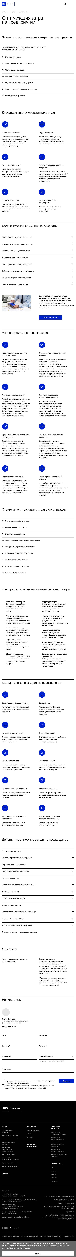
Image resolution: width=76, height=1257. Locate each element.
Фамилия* (43, 1036)
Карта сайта (70, 1212)
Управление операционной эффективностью (8, 1149)
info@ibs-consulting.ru (23, 1217)
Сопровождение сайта (47, 1236)
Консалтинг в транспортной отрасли (58, 1133)
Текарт (59, 1236)
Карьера (54, 1174)
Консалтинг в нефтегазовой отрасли (58, 1150)
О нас (53, 1167)
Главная (4, 12)
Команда (54, 1171)
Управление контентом (10, 1163)
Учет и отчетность (8, 1154)
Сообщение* (7, 1069)
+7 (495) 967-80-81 (11, 1214)
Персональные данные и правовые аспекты (59, 1196)
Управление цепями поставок (8, 1143)
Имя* (4, 1036)
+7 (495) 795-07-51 (26, 1212)
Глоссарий (29, 1137)
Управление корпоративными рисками (10, 1158)
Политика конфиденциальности (62, 1217)
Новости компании (32, 1130)
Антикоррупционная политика (64, 1200)
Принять (38, 1253)
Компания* (6, 1056)
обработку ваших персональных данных (36, 1246)
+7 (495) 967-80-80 (60, 4)
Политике (25, 1083)
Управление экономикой (19, 12)
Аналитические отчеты (9, 1166)
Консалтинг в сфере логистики (57, 1145)
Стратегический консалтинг (7, 1131)
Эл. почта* (6, 1046)
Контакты (54, 1181)
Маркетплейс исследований (31, 1145)
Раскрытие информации (66, 1203)
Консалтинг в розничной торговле (59, 1155)
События (29, 1134)
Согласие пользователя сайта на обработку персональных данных (59, 1207)
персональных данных (37, 1081)
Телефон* (42, 1046)
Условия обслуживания (66, 1219)
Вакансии (54, 1178)
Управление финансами (10, 1135)
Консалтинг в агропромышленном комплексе (57, 1139)
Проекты (5, 1174)
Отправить (66, 1081)
